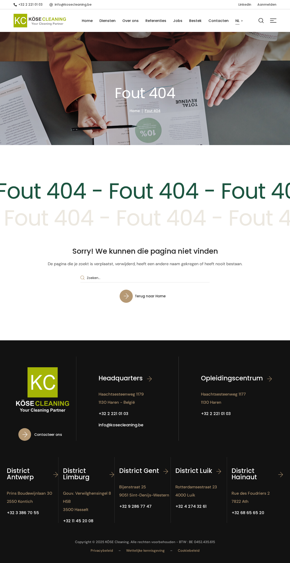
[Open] (273, 20)
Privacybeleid (102, 550)
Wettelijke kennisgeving (145, 550)
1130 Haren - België (117, 402)
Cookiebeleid (189, 550)
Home (135, 110)
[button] (28, 4)
